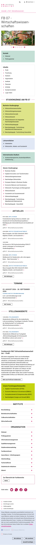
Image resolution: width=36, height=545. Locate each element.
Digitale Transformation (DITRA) (14, 389)
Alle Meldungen (8, 276)
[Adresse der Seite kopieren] (25, 491)
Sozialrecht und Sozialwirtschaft (14, 193)
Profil (6, 70)
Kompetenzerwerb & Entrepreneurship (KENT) (18, 394)
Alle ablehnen (17, 538)
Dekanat (7, 56)
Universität (3, 11)
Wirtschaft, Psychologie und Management (17, 188)
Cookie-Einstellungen (8, 508)
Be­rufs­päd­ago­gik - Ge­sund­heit (14, 204)
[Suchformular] (20, 2)
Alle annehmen (29, 538)
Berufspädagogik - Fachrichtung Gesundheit (18, 132)
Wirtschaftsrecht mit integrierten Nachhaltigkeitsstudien (18, 121)
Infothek (7, 87)
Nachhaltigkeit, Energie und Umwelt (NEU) (17, 397)
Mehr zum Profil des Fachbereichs (12, 379)
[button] (3, 39)
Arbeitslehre (8, 143)
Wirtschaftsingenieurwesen (13, 111)
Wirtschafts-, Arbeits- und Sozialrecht (16, 146)
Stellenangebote (7, 506)
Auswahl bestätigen (28, 542)
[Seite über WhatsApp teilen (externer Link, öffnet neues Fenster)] (16, 491)
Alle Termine (7, 304)
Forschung (8, 73)
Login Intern (8, 93)
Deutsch (31, 2)
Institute (7, 81)
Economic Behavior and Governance (16, 185)
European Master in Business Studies (16, 182)
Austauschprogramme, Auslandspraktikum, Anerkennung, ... (18, 158)
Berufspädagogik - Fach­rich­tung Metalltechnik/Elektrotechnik (19, 128)
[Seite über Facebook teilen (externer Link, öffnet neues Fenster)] (21, 491)
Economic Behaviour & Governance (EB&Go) (18, 391)
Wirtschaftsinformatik (11, 114)
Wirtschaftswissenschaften (13, 108)
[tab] (18, 410)
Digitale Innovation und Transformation (16, 174)
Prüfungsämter (9, 59)
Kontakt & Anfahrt (10, 90)
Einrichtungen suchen (8, 504)
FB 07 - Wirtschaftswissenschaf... (16, 11)
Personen (8, 84)
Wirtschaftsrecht (10, 117)
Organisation (9, 78)
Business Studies (10, 171)
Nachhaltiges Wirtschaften (13, 179)
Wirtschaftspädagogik (11, 124)
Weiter (6, 480)
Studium (7, 76)
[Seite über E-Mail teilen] (11, 491)
